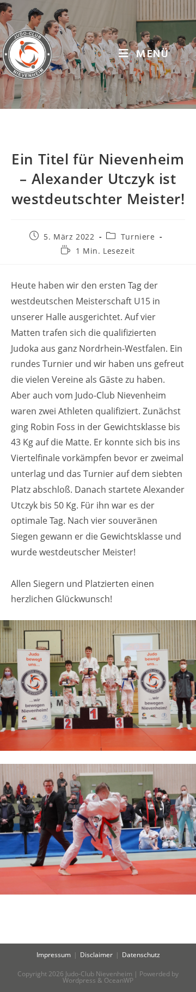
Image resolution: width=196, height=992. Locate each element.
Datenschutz (141, 954)
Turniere (138, 236)
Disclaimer (96, 954)
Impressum (53, 954)
